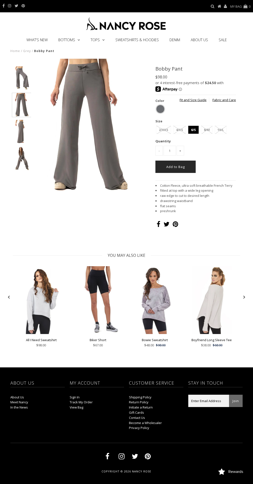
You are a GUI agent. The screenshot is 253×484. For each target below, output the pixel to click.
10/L (220, 130)
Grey (27, 51)
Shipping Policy (140, 397)
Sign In (75, 397)
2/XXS (163, 130)
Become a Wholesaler (145, 423)
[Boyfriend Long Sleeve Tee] (212, 333)
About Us (199, 39)
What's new (37, 39)
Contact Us (137, 417)
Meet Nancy (19, 402)
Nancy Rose (141, 471)
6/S (193, 130)
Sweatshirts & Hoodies (137, 39)
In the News (19, 407)
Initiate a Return (141, 407)
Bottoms (66, 39)
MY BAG (240, 6)
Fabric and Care (224, 100)
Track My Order (81, 402)
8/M (207, 130)
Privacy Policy (139, 428)
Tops (95, 39)
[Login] (225, 6)
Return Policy (138, 402)
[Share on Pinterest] (175, 225)
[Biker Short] (98, 333)
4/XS (179, 130)
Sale (223, 39)
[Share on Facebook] (158, 225)
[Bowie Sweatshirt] (155, 333)
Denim (174, 39)
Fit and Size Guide (193, 100)
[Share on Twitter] (166, 225)
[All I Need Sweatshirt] (41, 333)
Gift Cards (136, 412)
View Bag (76, 407)
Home (15, 51)
